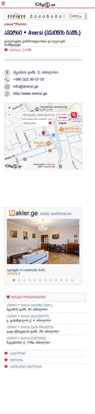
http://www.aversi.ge (30, 93)
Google (62, 117)
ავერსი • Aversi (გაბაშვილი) (28, 316)
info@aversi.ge (25, 86)
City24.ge (51, 164)
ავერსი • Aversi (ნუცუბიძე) (26, 338)
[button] (14, 280)
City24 (62, 123)
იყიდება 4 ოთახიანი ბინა (26, 270)
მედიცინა (16, 360)
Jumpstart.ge (49, 167)
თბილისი (29, 123)
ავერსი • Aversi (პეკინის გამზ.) (29, 305)
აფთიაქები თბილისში (26, 367)
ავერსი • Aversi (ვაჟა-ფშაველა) (30, 327)
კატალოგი (17, 353)
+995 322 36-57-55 (28, 79)
